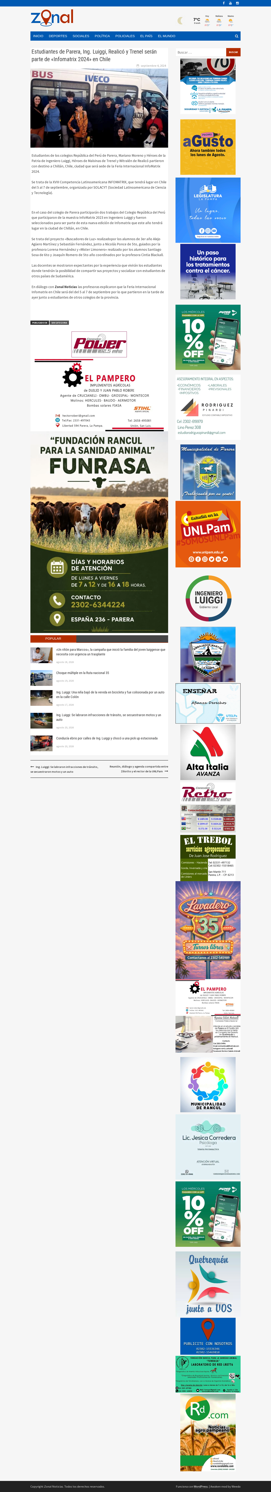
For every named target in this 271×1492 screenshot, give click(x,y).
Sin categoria (59, 322)
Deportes (58, 36)
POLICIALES (125, 36)
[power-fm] (99, 344)
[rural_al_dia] (208, 1432)
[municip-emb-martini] (208, 654)
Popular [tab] (53, 638)
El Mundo (166, 36)
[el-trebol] (208, 857)
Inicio (38, 36)
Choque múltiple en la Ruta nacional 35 (82, 673)
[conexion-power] (208, 792)
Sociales (81, 36)
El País (146, 36)
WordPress (201, 1486)
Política (102, 36)
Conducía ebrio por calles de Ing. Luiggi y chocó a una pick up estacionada (107, 738)
